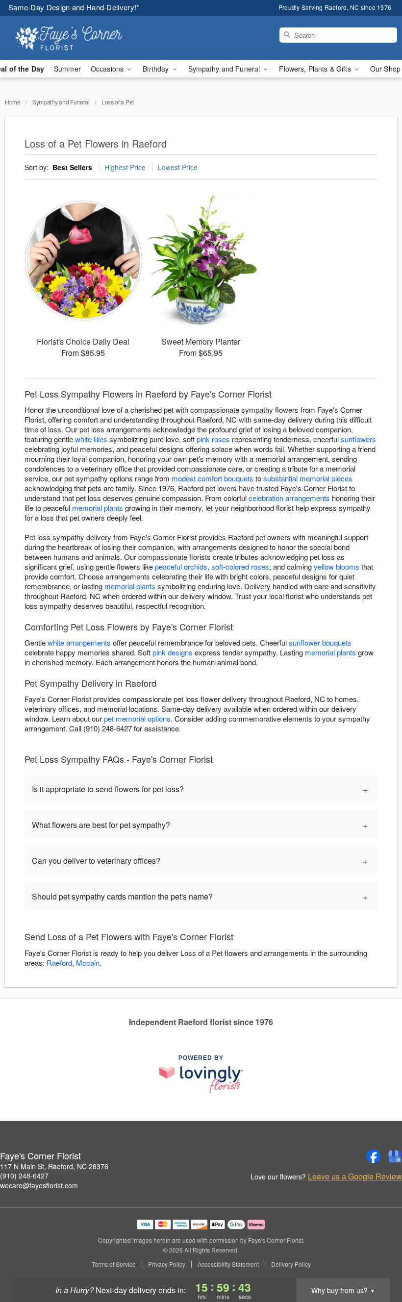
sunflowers (358, 439)
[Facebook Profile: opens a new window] (373, 1156)
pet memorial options (137, 718)
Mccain (88, 962)
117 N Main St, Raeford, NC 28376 (54, 1166)
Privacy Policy (166, 1264)
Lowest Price (178, 167)
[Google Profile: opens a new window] (395, 1156)
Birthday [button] (157, 69)
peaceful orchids (181, 566)
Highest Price (125, 167)
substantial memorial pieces (307, 478)
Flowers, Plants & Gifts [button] (315, 69)
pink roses (213, 439)
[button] (376, 1260)
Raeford (59, 962)
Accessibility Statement (228, 1264)
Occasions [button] (108, 69)
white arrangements (79, 642)
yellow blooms (336, 566)
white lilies (91, 439)
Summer (67, 69)
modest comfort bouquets (212, 478)
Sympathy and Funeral (61, 102)
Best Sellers (72, 167)
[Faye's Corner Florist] (69, 38)
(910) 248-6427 (24, 1175)
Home (13, 102)
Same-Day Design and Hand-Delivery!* (74, 7)
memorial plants (97, 507)
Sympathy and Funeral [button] (225, 69)
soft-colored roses (240, 566)
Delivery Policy (291, 1264)
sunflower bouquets (320, 642)
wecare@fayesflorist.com (39, 1185)
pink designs (172, 652)
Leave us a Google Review (355, 1176)
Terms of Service (114, 1264)
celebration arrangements (289, 498)
